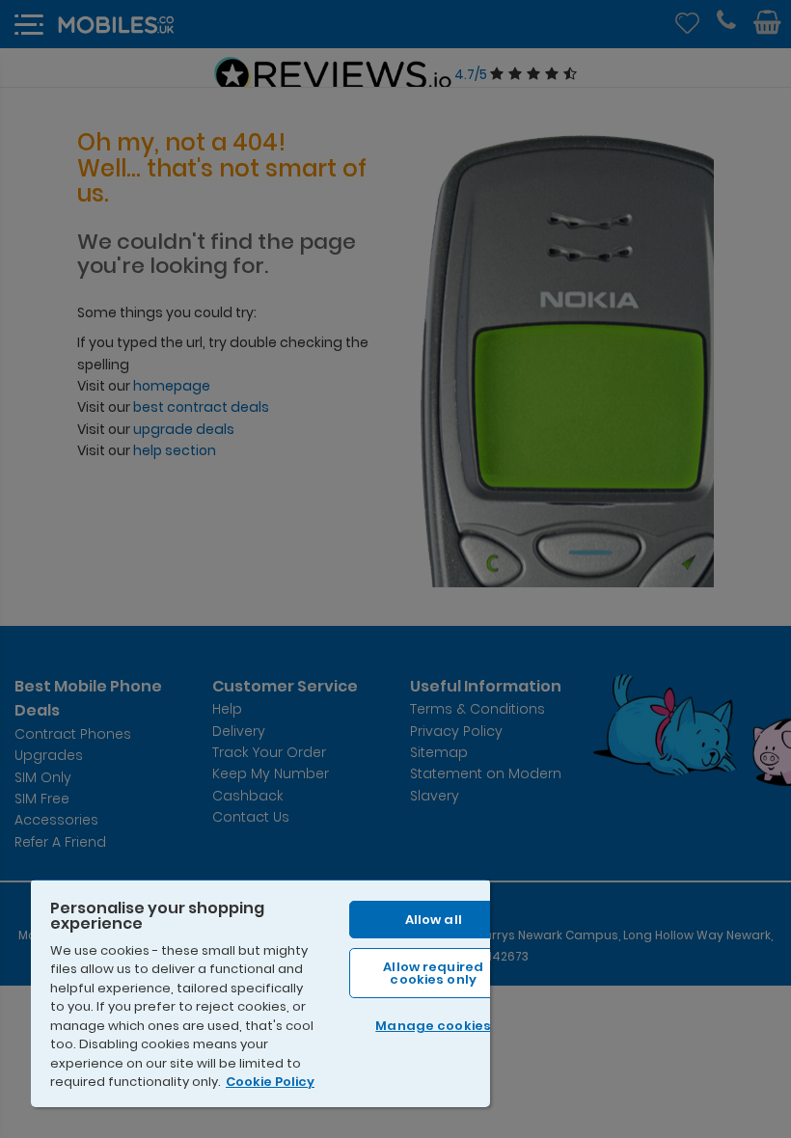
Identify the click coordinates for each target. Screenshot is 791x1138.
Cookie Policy (270, 1081)
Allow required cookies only (433, 973)
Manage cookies (433, 1025)
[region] (260, 993)
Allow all (433, 919)
